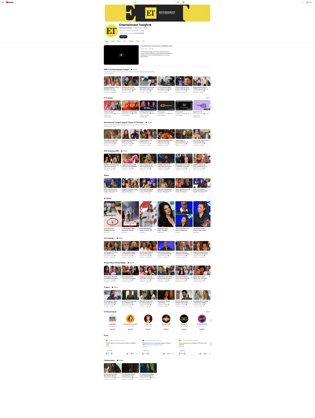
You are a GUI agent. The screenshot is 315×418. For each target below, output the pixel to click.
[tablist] (157, 41)
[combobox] (154, 2)
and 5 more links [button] (139, 33)
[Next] (210, 81)
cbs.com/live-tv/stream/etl (127, 33)
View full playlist (107, 116)
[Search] (178, 2)
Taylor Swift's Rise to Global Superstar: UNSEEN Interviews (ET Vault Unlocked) (157, 46)
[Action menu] (137, 353)
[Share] (127, 353)
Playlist (118, 113)
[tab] (107, 41)
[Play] (121, 55)
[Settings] (303, 2)
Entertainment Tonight (109, 90)
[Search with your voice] (183, 2)
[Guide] (3, 2)
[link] (122, 347)
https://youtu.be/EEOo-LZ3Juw (155, 344)
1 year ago (122, 340)
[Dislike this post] (111, 353)
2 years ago (195, 340)
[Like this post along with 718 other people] (143, 353)
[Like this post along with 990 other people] (179, 353)
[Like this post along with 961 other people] (106, 353)
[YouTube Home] (10, 2)
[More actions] (120, 87)
